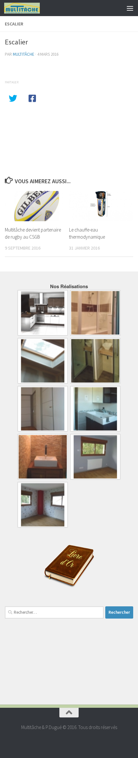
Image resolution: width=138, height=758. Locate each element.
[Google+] (69, 740)
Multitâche (23, 54)
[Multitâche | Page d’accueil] (28, 8)
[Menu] (130, 8)
